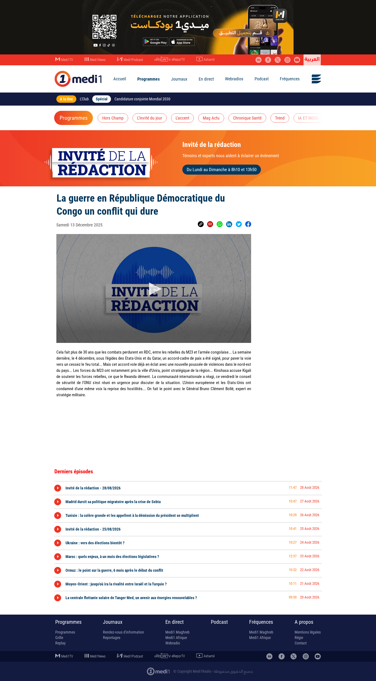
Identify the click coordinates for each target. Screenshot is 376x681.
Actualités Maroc (133, 669)
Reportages (111, 637)
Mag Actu (211, 118)
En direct (206, 79)
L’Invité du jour (149, 118)
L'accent (182, 118)
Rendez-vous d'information (123, 632)
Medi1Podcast (133, 60)
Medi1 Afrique (176, 637)
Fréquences (290, 78)
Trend (280, 118)
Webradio (172, 643)
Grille (59, 637)
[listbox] (188, 542)
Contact (301, 643)
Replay (60, 643)
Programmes (148, 79)
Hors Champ (113, 118)
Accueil (119, 78)
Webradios (234, 78)
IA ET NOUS (308, 118)
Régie (299, 637)
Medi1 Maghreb (177, 632)
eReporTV (178, 59)
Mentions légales (308, 632)
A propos (304, 622)
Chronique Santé (247, 118)
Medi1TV (67, 60)
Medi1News (98, 60)
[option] (188, 488)
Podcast (262, 78)
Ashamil (209, 59)
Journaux (179, 79)
